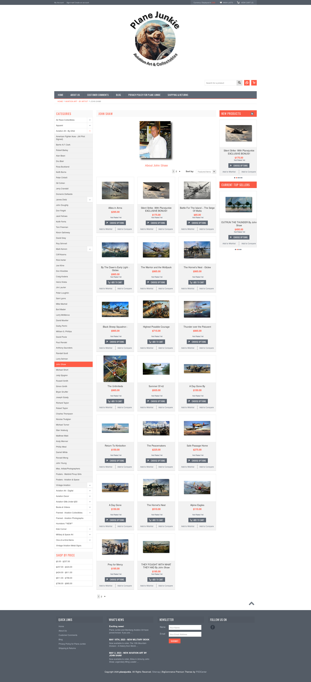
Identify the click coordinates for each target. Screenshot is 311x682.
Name (162, 626)
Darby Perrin (61, 325)
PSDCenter (201, 671)
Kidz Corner (61, 528)
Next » (180, 171)
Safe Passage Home (197, 445)
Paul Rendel (61, 342)
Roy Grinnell (61, 243)
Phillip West (61, 446)
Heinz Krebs (61, 282)
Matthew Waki (62, 435)
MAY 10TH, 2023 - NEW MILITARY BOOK (129, 639)
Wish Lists (228, 2)
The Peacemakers (156, 445)
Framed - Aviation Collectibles (69, 512)
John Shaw (61, 364)
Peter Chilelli (61, 177)
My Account (59, 2)
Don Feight (61, 210)
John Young (61, 463)
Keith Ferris (61, 221)
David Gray (61, 237)
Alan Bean (60, 155)
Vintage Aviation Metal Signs (68, 545)
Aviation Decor (62, 496)
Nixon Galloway (63, 232)
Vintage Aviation (63, 485)
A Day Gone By (197, 386)
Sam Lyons (61, 298)
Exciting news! (116, 626)
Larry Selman (62, 358)
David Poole (61, 336)
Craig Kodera (62, 276)
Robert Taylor (62, 408)
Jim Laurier (61, 287)
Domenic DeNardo (64, 194)
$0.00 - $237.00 (63, 561)
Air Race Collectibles (65, 119)
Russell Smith (62, 380)
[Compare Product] (247, 83)
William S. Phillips (64, 331)
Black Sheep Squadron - (115, 326)
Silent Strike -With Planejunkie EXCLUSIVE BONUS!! (156, 209)
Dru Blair (60, 161)
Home (60, 101)
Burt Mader (61, 309)
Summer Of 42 (156, 386)
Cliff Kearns (61, 254)
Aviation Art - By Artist (76, 101)
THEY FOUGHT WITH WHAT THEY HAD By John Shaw (156, 566)
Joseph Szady (62, 397)
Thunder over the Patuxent (197, 326)
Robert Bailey (62, 150)
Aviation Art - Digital (64, 490)
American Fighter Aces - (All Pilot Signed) (70, 137)
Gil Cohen (60, 183)
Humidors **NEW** (64, 523)
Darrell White (62, 452)
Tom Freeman (62, 227)
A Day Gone (115, 505)
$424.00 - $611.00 (64, 572)
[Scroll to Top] (252, 604)
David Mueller (62, 320)
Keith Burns (61, 172)
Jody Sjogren (62, 375)
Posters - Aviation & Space (67, 479)
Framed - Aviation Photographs (69, 518)
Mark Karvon (61, 248)
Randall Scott (62, 353)
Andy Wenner (62, 441)
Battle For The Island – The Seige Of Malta (197, 209)
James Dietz (61, 199)
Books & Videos (63, 507)
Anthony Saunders (64, 347)
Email (162, 633)
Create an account (81, 2)
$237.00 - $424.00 (64, 566)
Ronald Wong (62, 457)
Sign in (69, 2)
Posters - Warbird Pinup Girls (68, 474)
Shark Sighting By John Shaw (239, 222)
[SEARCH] (239, 83)
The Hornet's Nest (156, 505)
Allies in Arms (115, 207)
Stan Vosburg (62, 430)
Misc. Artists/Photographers (68, 468)
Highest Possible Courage (156, 326)
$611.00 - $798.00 (64, 577)
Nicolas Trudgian (63, 419)
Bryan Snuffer (62, 391)
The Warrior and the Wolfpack (156, 267)
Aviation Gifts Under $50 (66, 501)
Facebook (212, 627)
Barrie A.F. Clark (63, 144)
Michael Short (62, 369)
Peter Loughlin (62, 292)
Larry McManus (63, 314)
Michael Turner (62, 424)
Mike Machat (61, 303)
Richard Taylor (62, 402)
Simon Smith (61, 386)
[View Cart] (254, 83)
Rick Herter (61, 259)
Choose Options (117, 222)
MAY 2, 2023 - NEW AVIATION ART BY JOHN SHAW (128, 654)
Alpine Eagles (197, 505)
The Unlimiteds (115, 386)
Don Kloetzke (62, 270)
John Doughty (62, 205)
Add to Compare (124, 229)
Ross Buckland (62, 166)
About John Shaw (156, 165)
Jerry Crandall (62, 188)
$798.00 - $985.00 (64, 583)
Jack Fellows (61, 216)
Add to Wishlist (105, 229)
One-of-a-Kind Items (65, 540)
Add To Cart (116, 282)
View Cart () (247, 2)
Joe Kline (60, 265)
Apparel (59, 125)
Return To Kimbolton (115, 445)
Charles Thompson (64, 413)
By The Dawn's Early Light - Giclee (115, 269)
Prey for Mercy (115, 564)
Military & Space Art (64, 534)
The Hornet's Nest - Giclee (197, 267)
